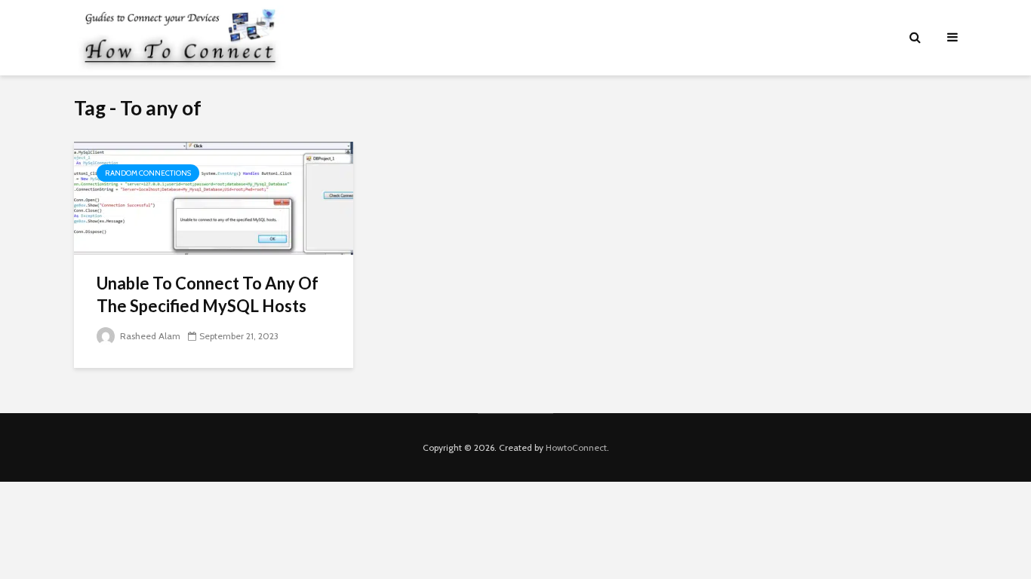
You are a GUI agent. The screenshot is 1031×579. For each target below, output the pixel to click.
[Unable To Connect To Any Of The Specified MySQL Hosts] (213, 197)
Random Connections (148, 173)
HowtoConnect (576, 447)
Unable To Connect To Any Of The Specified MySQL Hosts (208, 294)
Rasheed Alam (149, 336)
